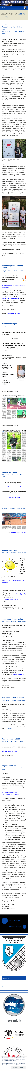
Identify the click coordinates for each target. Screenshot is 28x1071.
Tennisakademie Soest (13, 313)
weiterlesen (10, 728)
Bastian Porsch (22, 326)
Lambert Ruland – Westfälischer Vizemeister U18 (7, 367)
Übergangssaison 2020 (11, 739)
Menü (3, 8)
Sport (14, 326)
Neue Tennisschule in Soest (14, 698)
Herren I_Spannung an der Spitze (14, 343)
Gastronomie (15, 474)
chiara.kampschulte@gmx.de (10, 599)
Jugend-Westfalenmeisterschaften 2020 (12, 27)
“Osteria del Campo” (10, 472)
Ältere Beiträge (12, 921)
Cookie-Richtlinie (16, 1064)
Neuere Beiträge (17, 927)
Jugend (15, 31)
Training (15, 270)
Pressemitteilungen (9, 324)
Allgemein (14, 741)
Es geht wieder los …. (10, 766)
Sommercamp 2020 (9, 550)
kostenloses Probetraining (12, 619)
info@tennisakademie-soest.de (10, 298)
